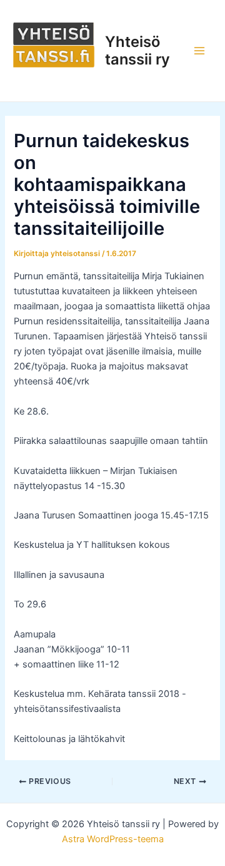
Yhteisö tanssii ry (137, 50)
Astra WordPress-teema (113, 839)
